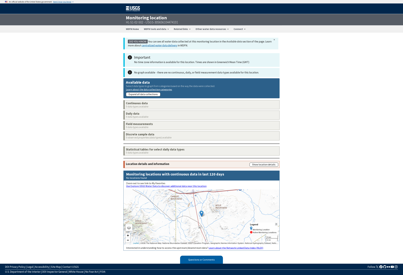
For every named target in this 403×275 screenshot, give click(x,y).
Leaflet (136, 243)
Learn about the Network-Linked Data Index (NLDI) (236, 247)
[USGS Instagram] (396, 267)
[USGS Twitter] (377, 267)
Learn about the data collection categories (149, 89)
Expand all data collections (143, 94)
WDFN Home (132, 29)
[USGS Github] (385, 267)
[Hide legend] (276, 224)
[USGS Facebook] (381, 267)
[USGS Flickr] (388, 267)
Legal (30, 267)
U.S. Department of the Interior (22, 271)
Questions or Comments (201, 259)
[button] (202, 214)
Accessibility (42, 267)
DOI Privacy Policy (15, 267)
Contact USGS (71, 267)
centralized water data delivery (159, 45)
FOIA (102, 271)
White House (76, 271)
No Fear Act (91, 271)
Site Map (56, 267)
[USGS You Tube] (392, 267)
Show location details (263, 164)
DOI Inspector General (54, 271)
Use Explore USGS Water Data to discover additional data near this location (166, 186)
